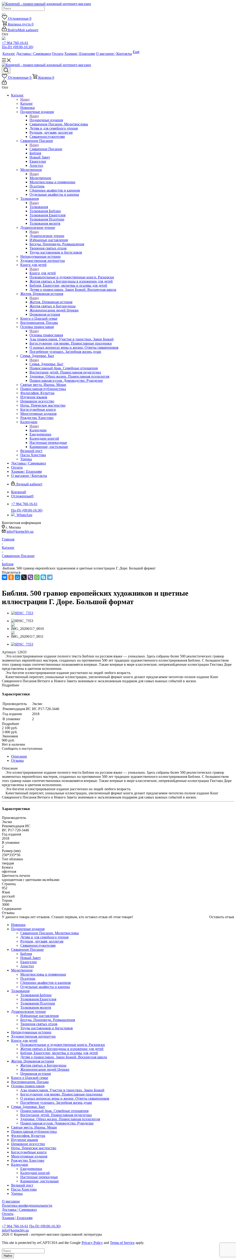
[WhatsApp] (37, 577)
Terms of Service (122, 1243)
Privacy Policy (92, 1243)
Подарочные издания (46, 120)
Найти (8, 1255)
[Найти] (4, 14)
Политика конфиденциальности (27, 1205)
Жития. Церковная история (51, 302)
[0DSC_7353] (22, 613)
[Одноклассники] (11, 577)
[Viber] (30, 577)
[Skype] (43, 577)
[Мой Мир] (17, 577)
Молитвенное (40, 178)
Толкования (39, 207)
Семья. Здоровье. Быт (46, 364)
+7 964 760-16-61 (15, 43)
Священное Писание (46, 149)
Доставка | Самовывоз (19, 1210)
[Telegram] (50, 577)
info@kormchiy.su (19, 531)
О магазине (11, 1201)
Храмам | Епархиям (17, 1218)
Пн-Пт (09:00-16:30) (17, 47)
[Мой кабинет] (4, 83)
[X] (24, 577)
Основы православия (46, 335)
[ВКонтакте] (4, 577)
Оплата (7, 1214)
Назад (25, 99)
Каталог (26, 103)
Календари (38, 430)
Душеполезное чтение (47, 236)
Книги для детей (43, 273)
